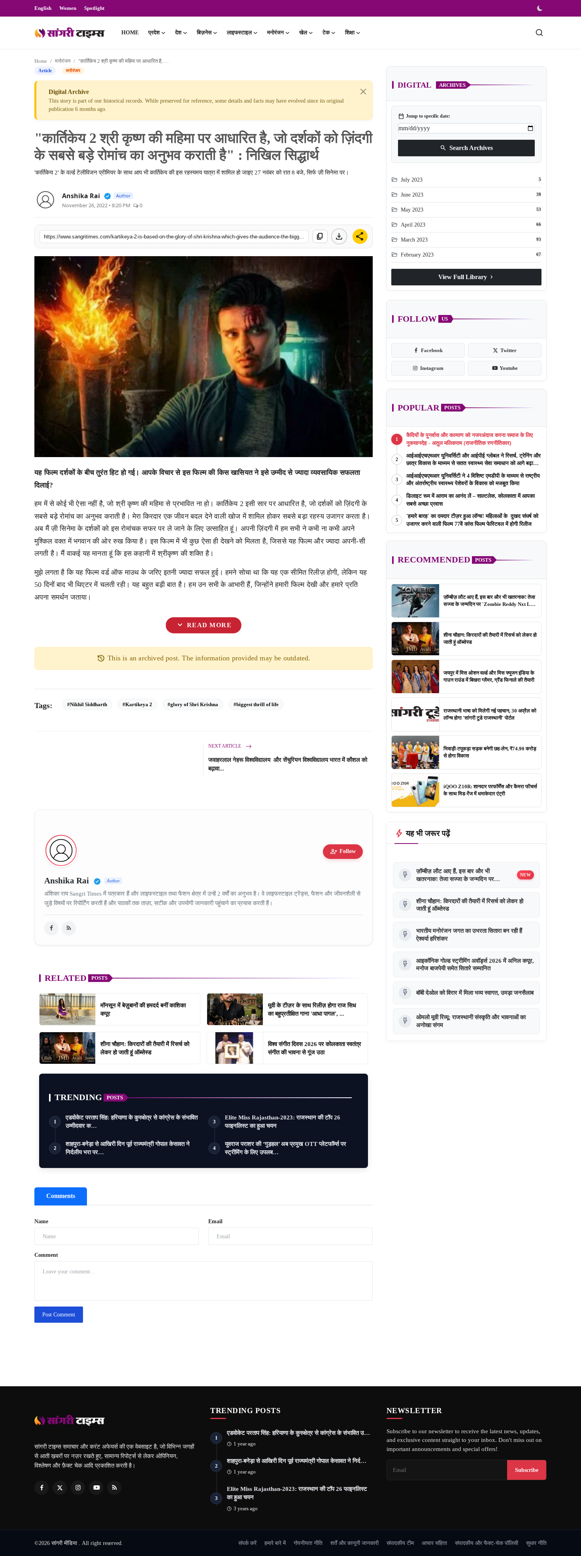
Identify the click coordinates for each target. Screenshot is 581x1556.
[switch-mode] (541, 8)
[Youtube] (96, 1488)
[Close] (363, 91)
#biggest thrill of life (256, 704)
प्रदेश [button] (154, 33)
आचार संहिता (434, 1543)
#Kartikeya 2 (137, 704)
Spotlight (94, 8)
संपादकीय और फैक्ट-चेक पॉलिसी (486, 1543)
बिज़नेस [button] (204, 33)
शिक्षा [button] (350, 33)
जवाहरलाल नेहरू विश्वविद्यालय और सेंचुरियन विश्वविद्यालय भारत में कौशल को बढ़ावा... (287, 764)
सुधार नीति (536, 1543)
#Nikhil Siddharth (87, 704)
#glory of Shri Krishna (193, 704)
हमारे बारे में (275, 1543)
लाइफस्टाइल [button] (239, 33)
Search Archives (466, 148)
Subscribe (526, 1470)
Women (67, 8)
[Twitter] (60, 1488)
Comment (46, 1255)
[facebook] (51, 928)
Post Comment (58, 1315)
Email (215, 1221)
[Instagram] (78, 1488)
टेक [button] (326, 33)
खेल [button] (303, 33)
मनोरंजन (62, 61)
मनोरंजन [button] (275, 33)
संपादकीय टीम (400, 1543)
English (42, 8)
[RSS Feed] (69, 928)
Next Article (225, 746)
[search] (539, 32)
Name (41, 1221)
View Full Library (466, 277)
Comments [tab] (60, 1195)
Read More (204, 625)
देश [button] (178, 33)
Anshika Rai (81, 195)
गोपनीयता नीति (308, 1543)
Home (130, 33)
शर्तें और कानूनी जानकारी (354, 1543)
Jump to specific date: (424, 116)
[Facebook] (41, 1488)
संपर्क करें (247, 1543)
